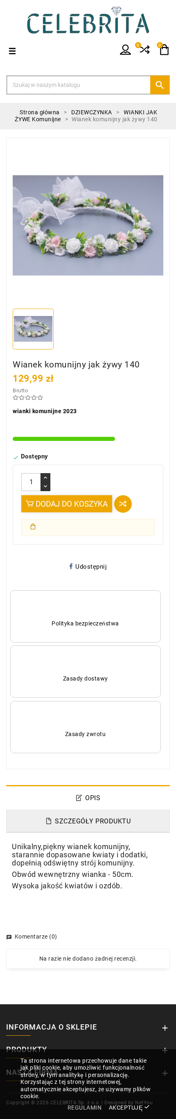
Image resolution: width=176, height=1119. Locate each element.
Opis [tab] (92, 798)
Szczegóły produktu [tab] (93, 821)
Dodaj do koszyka (71, 504)
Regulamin (85, 1107)
